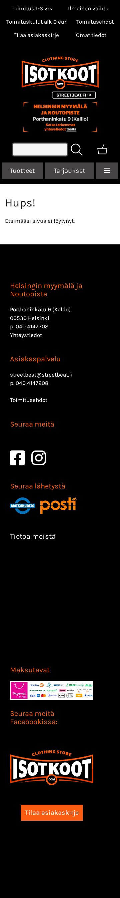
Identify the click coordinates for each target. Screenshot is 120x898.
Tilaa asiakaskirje (36, 35)
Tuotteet (22, 170)
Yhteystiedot (26, 335)
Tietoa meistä (33, 536)
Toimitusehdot (95, 21)
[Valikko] (107, 170)
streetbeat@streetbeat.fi (41, 374)
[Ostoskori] (102, 149)
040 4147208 (32, 326)
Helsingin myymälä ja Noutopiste (46, 289)
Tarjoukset (69, 170)
